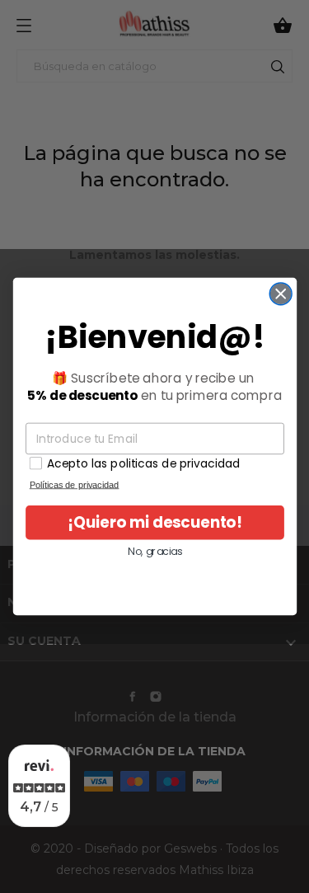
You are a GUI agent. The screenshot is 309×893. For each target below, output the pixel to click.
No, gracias (155, 551)
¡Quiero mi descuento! (154, 522)
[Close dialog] (280, 294)
